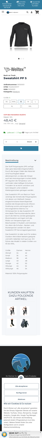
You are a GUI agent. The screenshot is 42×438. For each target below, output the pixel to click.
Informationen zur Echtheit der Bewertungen (24, 437)
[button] (27, 12)
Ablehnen (21, 399)
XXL (31, 106)
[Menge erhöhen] (35, 141)
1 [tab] (18, 58)
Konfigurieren (21, 393)
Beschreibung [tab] (11, 160)
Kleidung (16, 92)
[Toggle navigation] (3, 10)
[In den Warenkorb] (5, 17)
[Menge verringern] (6, 141)
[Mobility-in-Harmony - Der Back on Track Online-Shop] (13, 12)
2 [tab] (21, 58)
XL (13, 106)
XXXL (14, 101)
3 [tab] (23, 58)
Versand (22, 124)
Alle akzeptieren (21, 386)
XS (8, 101)
